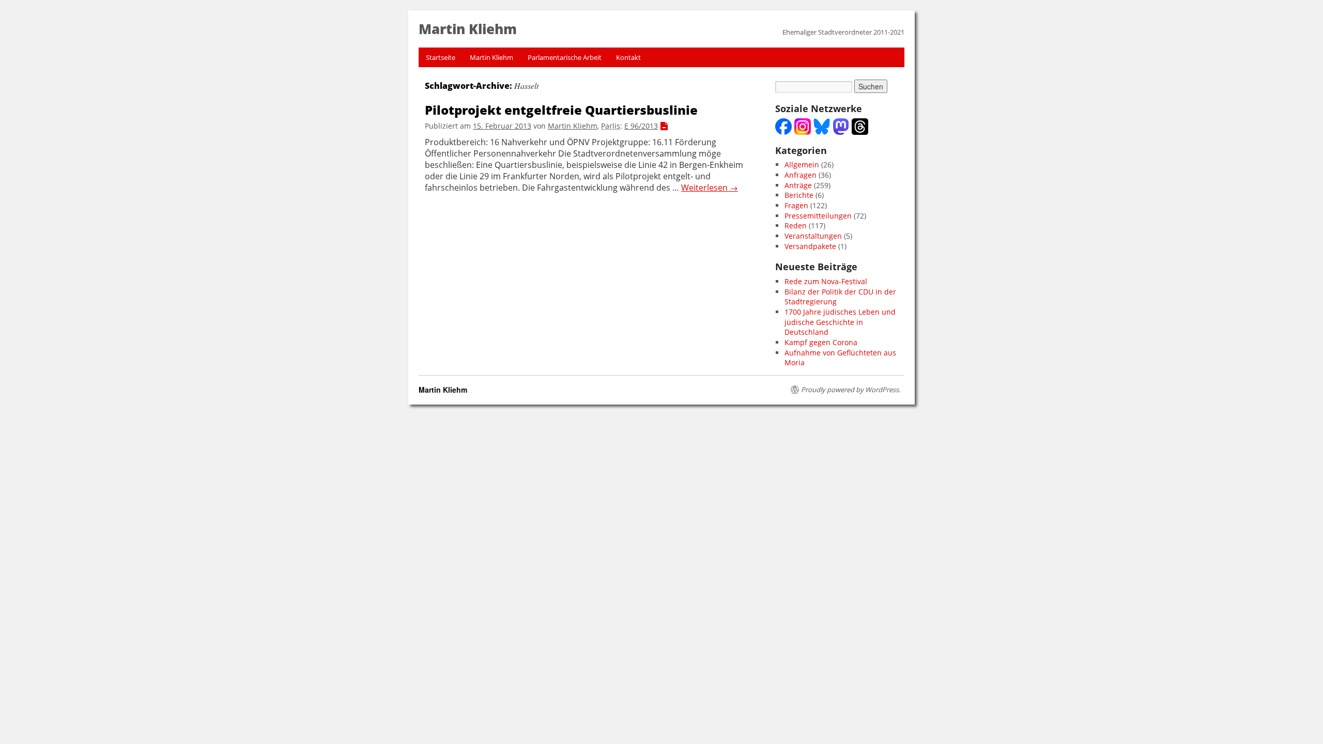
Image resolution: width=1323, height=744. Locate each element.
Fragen (796, 205)
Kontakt (628, 57)
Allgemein (801, 164)
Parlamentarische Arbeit (565, 57)
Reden (795, 225)
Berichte (798, 195)
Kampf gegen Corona (820, 342)
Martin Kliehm (491, 57)
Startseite (440, 57)
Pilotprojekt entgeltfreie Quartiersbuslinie (561, 110)
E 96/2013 (641, 126)
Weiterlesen (709, 187)
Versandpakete (810, 246)
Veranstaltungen (813, 236)
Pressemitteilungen (818, 216)
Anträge (798, 185)
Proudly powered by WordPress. (850, 389)
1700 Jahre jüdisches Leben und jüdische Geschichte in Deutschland (840, 322)
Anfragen (800, 175)
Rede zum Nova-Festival (825, 281)
